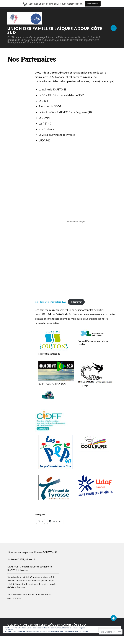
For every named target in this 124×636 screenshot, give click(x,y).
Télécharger (76, 302)
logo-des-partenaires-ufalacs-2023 (50, 302)
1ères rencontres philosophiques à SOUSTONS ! (32, 552)
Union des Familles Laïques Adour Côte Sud (55, 30)
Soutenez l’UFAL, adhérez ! (21, 559)
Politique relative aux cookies (76, 631)
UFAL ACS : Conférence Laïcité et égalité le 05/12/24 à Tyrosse (29, 568)
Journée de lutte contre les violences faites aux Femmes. (29, 596)
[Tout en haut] (114, 618)
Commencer (92, 4)
